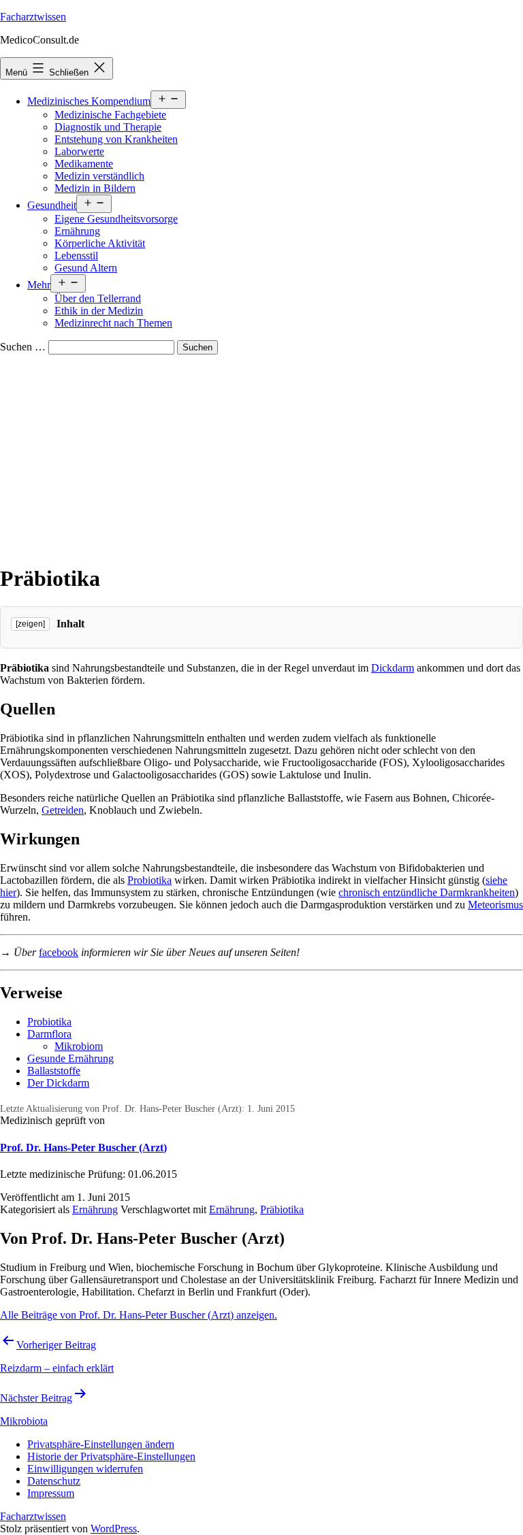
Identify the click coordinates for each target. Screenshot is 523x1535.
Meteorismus (495, 904)
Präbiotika (282, 1209)
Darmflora (49, 1034)
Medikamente (83, 163)
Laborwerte (79, 151)
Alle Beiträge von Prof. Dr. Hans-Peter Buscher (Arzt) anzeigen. (138, 1315)
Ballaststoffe (53, 1070)
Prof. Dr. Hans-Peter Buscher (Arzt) (83, 1147)
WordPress (114, 1528)
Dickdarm (392, 668)
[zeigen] (30, 624)
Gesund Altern (85, 268)
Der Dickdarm (58, 1083)
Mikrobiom (78, 1046)
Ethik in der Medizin (98, 310)
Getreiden (63, 810)
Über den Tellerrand (97, 298)
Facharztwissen (33, 16)
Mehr (38, 285)
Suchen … (23, 346)
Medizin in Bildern (95, 188)
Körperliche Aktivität (99, 243)
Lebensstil (76, 255)
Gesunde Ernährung (70, 1058)
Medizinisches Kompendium (88, 101)
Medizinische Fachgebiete (110, 114)
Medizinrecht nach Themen (113, 323)
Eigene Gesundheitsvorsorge (116, 219)
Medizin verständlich (99, 176)
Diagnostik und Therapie (107, 127)
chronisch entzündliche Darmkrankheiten (426, 892)
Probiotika (149, 880)
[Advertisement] (261, 456)
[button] (100, 1444)
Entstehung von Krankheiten (116, 139)
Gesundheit (51, 205)
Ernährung (77, 231)
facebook (58, 952)
